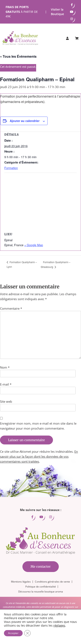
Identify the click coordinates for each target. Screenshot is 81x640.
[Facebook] (72, 4)
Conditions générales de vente (52, 581)
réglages (59, 625)
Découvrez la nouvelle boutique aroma (40, 591)
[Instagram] (71, 18)
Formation (11, 168)
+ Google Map (33, 245)
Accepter (13, 633)
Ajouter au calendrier (24, 121)
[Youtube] (71, 11)
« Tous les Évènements (18, 56)
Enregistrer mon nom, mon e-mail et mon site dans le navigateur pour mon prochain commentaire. (38, 425)
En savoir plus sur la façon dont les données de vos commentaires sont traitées (39, 456)
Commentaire (11, 308)
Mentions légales (21, 581)
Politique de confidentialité (40, 586)
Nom (5, 367)
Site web (6, 401)
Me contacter (41, 566)
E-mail (5, 384)
